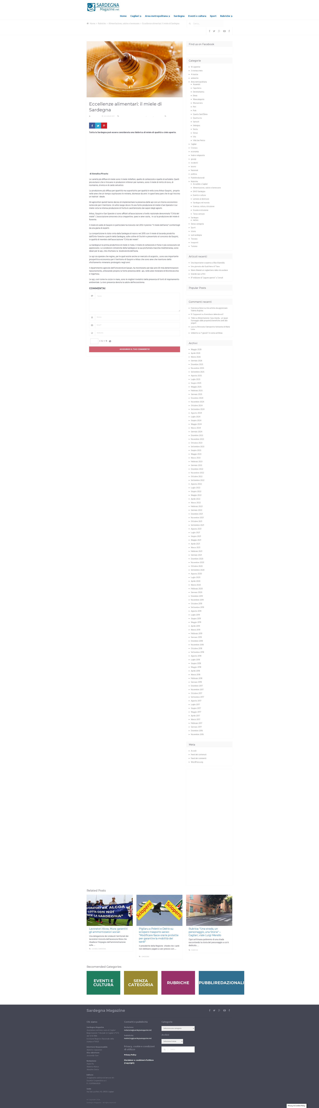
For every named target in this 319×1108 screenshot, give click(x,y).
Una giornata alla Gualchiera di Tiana (205, 266)
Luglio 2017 (195, 704)
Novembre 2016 (197, 734)
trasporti (194, 242)
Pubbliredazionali (197, 177)
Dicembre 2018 (197, 641)
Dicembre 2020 (197, 558)
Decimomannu (198, 91)
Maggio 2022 (196, 495)
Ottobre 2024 (197, 405)
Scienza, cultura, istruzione (203, 206)
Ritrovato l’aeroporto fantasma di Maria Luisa (210, 328)
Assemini (196, 84)
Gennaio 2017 (196, 727)
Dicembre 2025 (197, 364)
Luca (193, 326)
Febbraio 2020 (197, 588)
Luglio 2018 (195, 659)
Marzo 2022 (196, 502)
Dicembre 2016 (197, 730)
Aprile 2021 (195, 543)
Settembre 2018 (197, 652)
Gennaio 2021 (196, 555)
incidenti (194, 162)
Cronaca (194, 148)
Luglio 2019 (195, 614)
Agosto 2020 (196, 573)
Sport (213, 16)
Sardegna (179, 16)
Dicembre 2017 (197, 685)
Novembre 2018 (197, 644)
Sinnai (195, 133)
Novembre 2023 (197, 439)
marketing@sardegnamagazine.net (138, 1038)
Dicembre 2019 (197, 596)
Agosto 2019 (196, 611)
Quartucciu (197, 118)
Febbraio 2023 (196, 461)
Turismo (194, 246)
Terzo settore (199, 214)
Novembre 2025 (197, 368)
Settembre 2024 (197, 409)
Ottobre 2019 (196, 603)
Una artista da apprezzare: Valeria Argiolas (209, 309)
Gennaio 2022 (196, 510)
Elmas (195, 95)
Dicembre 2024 (197, 398)
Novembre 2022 (197, 472)
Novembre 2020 (197, 562)
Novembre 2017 (197, 689)
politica (194, 174)
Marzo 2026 (196, 357)
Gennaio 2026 (196, 360)
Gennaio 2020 (196, 592)
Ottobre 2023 (196, 443)
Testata (194, 238)
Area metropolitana (156, 16)
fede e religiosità (198, 155)
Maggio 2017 (196, 712)
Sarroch (196, 121)
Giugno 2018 (196, 663)
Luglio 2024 (195, 416)
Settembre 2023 (197, 446)
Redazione (95, 116)
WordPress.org (197, 762)
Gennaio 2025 (196, 394)
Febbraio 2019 (196, 633)
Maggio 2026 (196, 349)
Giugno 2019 (196, 618)
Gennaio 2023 (196, 465)
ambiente (195, 78)
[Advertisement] (135, 154)
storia (193, 231)
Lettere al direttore (201, 199)
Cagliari (134, 16)
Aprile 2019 (195, 626)
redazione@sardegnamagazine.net (138, 1030)
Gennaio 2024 (196, 431)
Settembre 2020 (197, 570)
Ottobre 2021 (196, 521)
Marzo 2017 (195, 719)
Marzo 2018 (195, 674)
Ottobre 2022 (196, 476)
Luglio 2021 (195, 532)
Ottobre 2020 (197, 566)
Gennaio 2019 (196, 637)
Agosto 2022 (196, 484)
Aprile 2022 (195, 499)
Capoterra (197, 88)
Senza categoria (197, 223)
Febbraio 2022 (197, 506)
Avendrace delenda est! (213, 314)
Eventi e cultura (197, 16)
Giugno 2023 (196, 450)
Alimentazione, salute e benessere (133, 116)
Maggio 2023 (196, 454)
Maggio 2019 (196, 622)
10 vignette (195, 67)
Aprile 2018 (195, 670)
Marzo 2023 (195, 457)
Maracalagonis (198, 99)
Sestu (195, 129)
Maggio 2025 (196, 386)
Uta (194, 136)
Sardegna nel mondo (201, 202)
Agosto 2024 (196, 413)
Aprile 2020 (195, 581)
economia (195, 151)
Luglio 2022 (195, 487)
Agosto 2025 (196, 375)
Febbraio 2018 (196, 678)
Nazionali (194, 170)
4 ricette (194, 74)
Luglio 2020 (195, 577)
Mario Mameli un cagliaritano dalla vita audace (209, 270)
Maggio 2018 (196, 667)
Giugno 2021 (196, 536)
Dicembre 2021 (197, 514)
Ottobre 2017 (196, 693)
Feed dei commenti (198, 758)
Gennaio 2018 (196, 682)
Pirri (194, 106)
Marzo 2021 (195, 547)
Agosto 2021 (196, 528)
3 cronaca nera (196, 70)
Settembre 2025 (197, 371)
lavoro (193, 166)
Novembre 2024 (197, 401)
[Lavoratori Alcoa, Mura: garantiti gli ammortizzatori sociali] (110, 910)
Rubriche (225, 16)
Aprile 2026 (195, 353)
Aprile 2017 (195, 715)
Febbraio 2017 (196, 723)
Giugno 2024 (196, 420)
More (128, 949)
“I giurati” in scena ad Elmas (212, 333)
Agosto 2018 (196, 656)
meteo (195, 220)
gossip (193, 159)
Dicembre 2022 (197, 469)
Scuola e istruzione (200, 210)
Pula (194, 110)
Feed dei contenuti (198, 754)
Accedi (193, 750)
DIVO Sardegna (199, 191)
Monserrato (198, 103)
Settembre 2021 (197, 525)
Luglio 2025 (195, 379)
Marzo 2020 (196, 585)
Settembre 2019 (197, 607)
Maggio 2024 (196, 424)
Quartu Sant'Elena (200, 114)
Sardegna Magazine (106, 1010)
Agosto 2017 (196, 700)
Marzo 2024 (196, 428)
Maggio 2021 (196, 540)
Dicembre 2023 (197, 435)
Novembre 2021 (197, 517)
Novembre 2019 (197, 599)
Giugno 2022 (196, 491)
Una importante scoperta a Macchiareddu (208, 262)
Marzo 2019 (195, 629)
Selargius (196, 125)
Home (123, 16)
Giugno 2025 (196, 383)
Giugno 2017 (196, 708)
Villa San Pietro (199, 140)
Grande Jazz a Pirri (198, 274)
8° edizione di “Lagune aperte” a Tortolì (207, 277)
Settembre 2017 (197, 697)
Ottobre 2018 (196, 648)
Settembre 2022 (197, 480)
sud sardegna (196, 235)
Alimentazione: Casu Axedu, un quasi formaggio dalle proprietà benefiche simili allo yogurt (209, 321)
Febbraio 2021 (196, 551)
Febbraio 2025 (197, 390)
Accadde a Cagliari (200, 184)
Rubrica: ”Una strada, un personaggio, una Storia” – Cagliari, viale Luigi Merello (205, 932)
